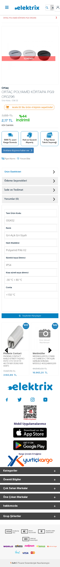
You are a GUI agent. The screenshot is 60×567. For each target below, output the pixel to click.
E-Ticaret (20, 563)
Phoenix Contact (12, 353)
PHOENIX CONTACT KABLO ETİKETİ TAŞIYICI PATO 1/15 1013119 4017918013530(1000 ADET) (13, 361)
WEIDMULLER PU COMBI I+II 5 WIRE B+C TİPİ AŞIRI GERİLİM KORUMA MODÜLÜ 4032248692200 (44, 360)
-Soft (13, 563)
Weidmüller (39, 353)
